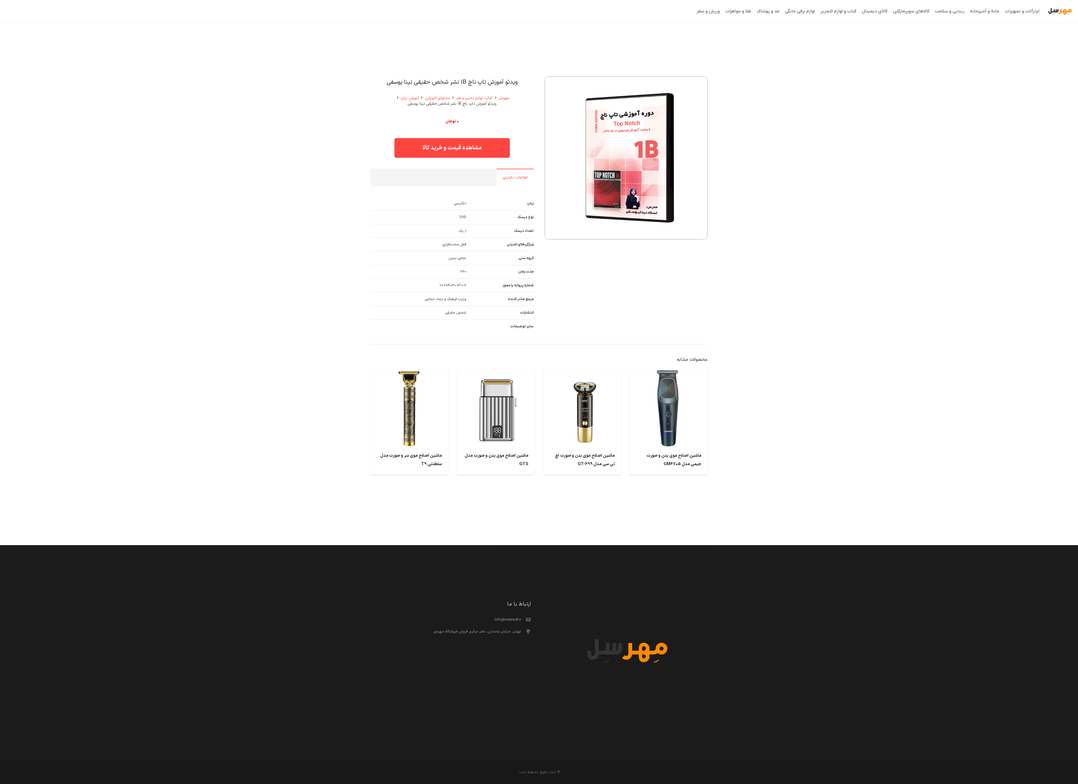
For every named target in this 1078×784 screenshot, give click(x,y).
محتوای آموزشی (437, 98)
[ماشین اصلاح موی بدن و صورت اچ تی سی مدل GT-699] (582, 374)
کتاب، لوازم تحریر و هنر (474, 98)
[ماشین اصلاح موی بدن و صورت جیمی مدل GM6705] (668, 374)
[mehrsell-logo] (1060, 11)
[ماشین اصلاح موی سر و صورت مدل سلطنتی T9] (409, 374)
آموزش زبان (410, 98)
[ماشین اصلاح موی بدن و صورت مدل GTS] (496, 374)
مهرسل (504, 98)
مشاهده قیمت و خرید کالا (452, 148)
